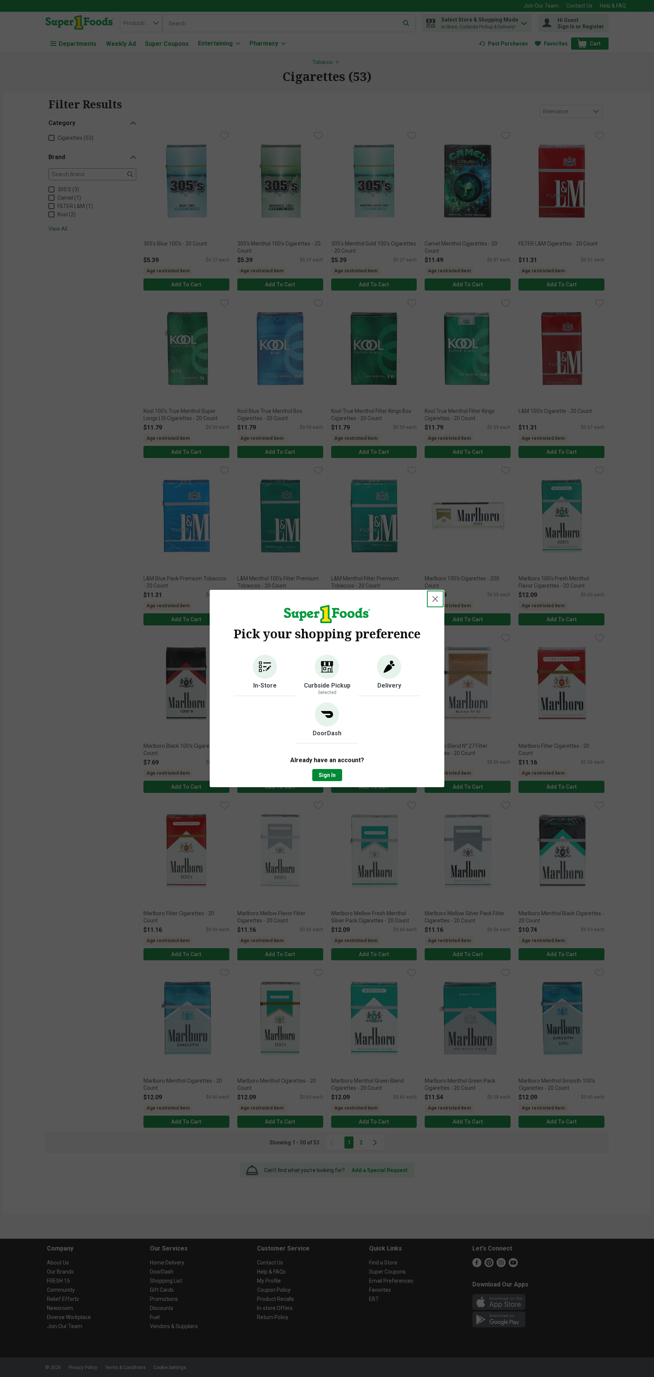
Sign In (327, 775)
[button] (265, 675)
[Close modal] (435, 599)
